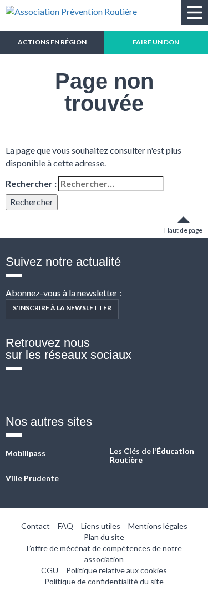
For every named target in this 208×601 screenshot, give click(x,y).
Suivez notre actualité (63, 262)
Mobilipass (25, 453)
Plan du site (104, 537)
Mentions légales (157, 526)
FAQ (65, 526)
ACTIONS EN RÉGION (52, 42)
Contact (35, 526)
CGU (49, 570)
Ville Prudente (32, 478)
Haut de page (183, 230)
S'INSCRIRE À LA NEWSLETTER (62, 308)
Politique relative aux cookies (116, 570)
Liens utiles (100, 526)
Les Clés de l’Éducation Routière (152, 455)
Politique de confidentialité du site (104, 581)
